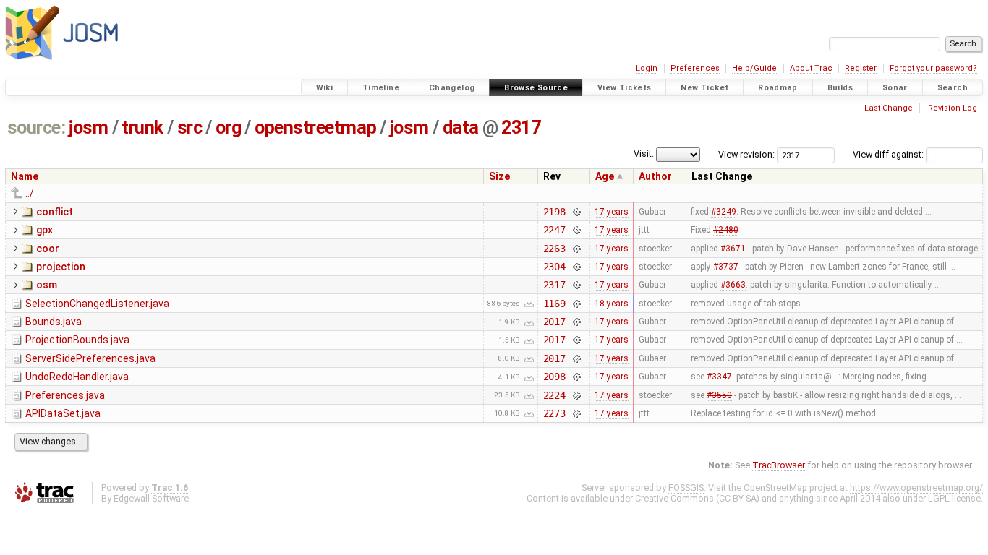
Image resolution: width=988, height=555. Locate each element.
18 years (612, 303)
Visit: (644, 153)
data (461, 127)
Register (861, 68)
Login (646, 68)
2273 (554, 413)
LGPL (939, 498)
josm (88, 127)
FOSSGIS (686, 487)
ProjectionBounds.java (77, 339)
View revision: (746, 154)
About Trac (811, 68)
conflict (54, 212)
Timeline (380, 87)
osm (46, 285)
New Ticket (704, 87)
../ (29, 193)
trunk (142, 127)
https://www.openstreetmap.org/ (916, 487)
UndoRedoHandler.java (77, 376)
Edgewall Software (151, 498)
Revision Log (952, 108)
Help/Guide (754, 68)
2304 (554, 266)
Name (24, 176)
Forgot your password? (933, 68)
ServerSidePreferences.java (90, 358)
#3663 (733, 285)
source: (36, 127)
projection (60, 266)
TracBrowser (778, 465)
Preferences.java (65, 395)
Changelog (451, 87)
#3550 (719, 395)
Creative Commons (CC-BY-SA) (697, 498)
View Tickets (624, 87)
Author (655, 176)
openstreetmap (315, 127)
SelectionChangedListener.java (97, 303)
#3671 (733, 249)
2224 (554, 395)
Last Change (888, 108)
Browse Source (536, 87)
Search (952, 87)
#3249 (723, 212)
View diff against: (889, 154)
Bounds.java (53, 321)
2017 (554, 321)
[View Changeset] (576, 212)
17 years (612, 212)
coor (47, 248)
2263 (554, 248)
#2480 (725, 230)
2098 (554, 376)
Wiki (324, 87)
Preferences (695, 68)
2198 (554, 212)
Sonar (895, 87)
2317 (520, 127)
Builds (840, 87)
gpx (44, 230)
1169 (554, 303)
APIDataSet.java (63, 413)
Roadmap (778, 87)
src (190, 127)
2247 (554, 230)
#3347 (719, 376)
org (229, 127)
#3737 (725, 267)
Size (499, 176)
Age (604, 176)
